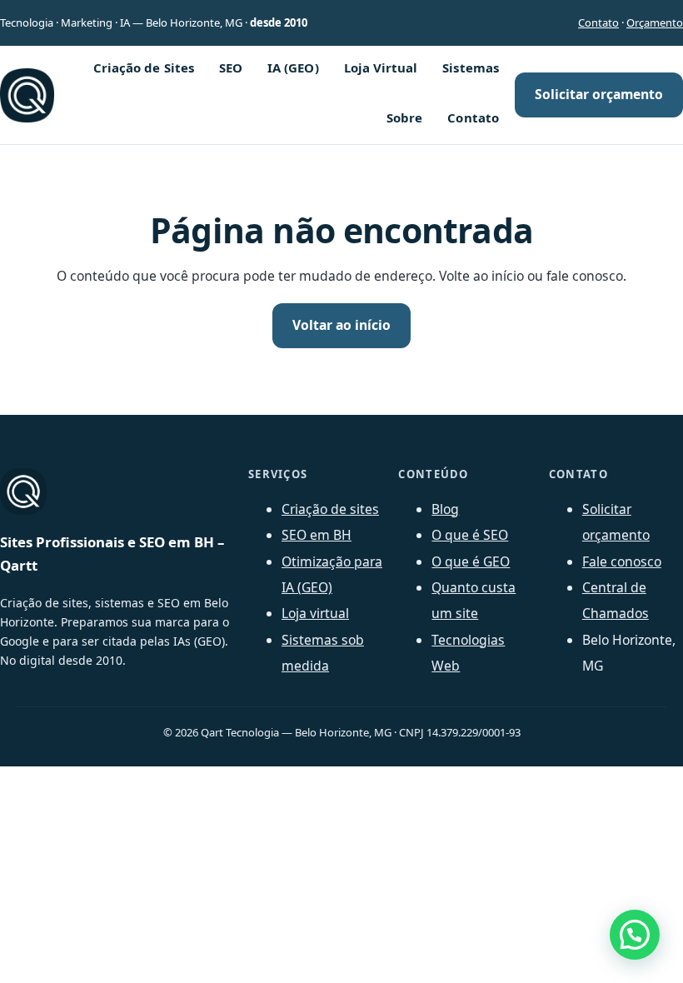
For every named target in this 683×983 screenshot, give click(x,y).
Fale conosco (621, 561)
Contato (598, 22)
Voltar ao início (341, 325)
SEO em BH (316, 535)
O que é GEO (470, 561)
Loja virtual (315, 613)
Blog (445, 509)
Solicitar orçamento (599, 94)
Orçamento (654, 22)
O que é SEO (469, 535)
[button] (635, 935)
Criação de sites (330, 509)
